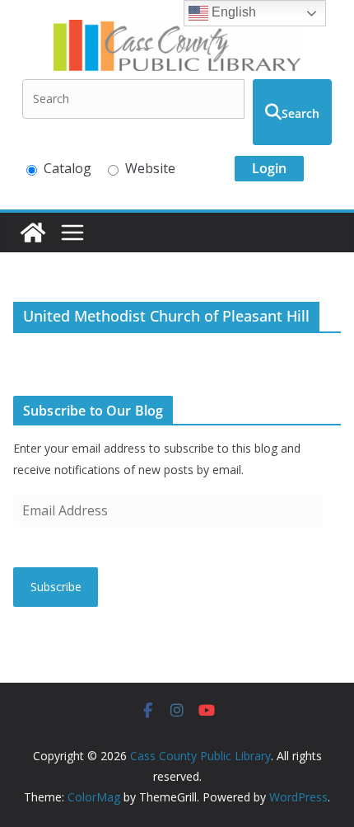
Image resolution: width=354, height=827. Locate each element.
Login (269, 168)
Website (150, 168)
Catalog (67, 168)
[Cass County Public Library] (33, 232)
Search (300, 113)
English (232, 12)
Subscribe (56, 586)
